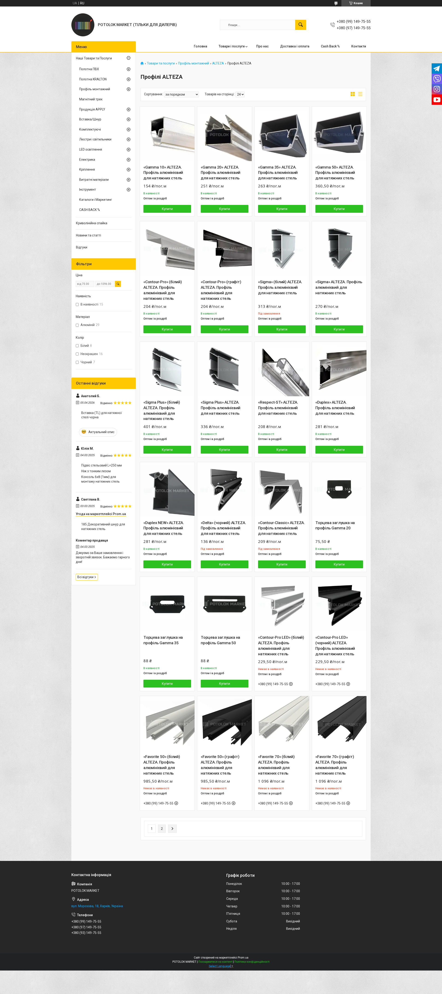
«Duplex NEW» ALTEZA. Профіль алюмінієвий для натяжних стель (163, 528)
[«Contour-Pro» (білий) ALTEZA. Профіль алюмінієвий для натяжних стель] (167, 248)
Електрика (87, 159)
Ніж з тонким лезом (96, 471)
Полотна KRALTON (93, 79)
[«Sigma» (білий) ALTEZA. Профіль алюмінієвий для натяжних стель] (282, 248)
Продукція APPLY (92, 109)
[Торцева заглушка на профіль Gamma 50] (224, 604)
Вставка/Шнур (90, 119)
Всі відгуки (85, 577)
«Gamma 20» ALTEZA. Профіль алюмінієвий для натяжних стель (220, 173)
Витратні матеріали (94, 179)
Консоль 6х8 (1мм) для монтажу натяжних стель (100, 479)
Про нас (262, 46)
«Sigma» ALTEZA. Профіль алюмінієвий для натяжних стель (338, 287)
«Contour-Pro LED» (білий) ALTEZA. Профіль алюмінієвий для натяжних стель (281, 645)
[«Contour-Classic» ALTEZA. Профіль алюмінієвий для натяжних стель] (282, 489)
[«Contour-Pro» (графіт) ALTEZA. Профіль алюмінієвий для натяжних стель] (224, 248)
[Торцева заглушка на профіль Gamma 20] (339, 489)
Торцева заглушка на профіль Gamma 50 (220, 640)
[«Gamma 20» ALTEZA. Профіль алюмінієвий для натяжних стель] (224, 134)
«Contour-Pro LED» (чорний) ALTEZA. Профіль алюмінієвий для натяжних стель (335, 645)
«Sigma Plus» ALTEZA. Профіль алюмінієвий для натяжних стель (220, 408)
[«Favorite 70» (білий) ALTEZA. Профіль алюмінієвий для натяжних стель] (282, 723)
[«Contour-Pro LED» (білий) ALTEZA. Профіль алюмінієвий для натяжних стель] (282, 604)
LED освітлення (90, 149)
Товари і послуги (232, 46)
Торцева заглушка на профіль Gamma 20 (335, 525)
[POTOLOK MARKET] (82, 24)
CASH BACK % (89, 210)
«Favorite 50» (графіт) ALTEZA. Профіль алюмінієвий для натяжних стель (220, 764)
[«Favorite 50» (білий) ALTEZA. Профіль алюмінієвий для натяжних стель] (167, 723)
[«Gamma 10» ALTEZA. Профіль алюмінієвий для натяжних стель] (167, 134)
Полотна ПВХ (89, 69)
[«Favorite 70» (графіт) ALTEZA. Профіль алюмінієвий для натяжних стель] (339, 723)
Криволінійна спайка (91, 223)
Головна (200, 46)
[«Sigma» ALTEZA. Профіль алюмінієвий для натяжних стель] (339, 248)
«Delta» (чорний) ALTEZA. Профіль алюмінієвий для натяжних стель (223, 528)
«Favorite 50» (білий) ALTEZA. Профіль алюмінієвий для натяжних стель (161, 764)
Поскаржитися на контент (215, 961)
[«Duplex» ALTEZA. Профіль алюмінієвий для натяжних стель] (339, 369)
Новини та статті (88, 235)
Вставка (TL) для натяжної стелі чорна (101, 415)
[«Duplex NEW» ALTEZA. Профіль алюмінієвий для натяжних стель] (167, 489)
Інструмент (87, 189)
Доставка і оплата (294, 46)
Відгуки (81, 247)
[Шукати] (300, 25)
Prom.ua (243, 957)
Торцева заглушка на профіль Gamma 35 (163, 640)
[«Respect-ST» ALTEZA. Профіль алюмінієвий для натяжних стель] (282, 369)
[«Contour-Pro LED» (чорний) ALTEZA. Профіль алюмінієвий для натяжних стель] (339, 604)
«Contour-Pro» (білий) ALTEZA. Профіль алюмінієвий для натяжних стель (162, 290)
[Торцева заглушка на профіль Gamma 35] (167, 604)
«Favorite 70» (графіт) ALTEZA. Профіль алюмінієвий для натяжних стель (334, 764)
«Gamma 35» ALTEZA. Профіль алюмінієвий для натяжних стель (278, 173)
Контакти (358, 46)
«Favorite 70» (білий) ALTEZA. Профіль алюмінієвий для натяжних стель (276, 764)
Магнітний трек (90, 99)
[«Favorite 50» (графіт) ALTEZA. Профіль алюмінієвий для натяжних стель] (224, 723)
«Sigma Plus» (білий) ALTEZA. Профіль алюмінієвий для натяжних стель (161, 410)
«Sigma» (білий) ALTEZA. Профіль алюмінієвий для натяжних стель (280, 287)
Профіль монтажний (193, 63)
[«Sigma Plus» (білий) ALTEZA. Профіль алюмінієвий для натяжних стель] (167, 369)
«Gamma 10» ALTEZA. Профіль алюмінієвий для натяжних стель (163, 173)
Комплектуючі (90, 129)
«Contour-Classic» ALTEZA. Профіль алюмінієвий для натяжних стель (281, 528)
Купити (167, 209)
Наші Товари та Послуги (94, 58)
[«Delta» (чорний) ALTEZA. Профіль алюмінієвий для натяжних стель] (224, 489)
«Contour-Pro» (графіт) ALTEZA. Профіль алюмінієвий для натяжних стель (221, 290)
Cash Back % (330, 46)
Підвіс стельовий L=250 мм (101, 465)
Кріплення (87, 169)
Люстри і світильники (95, 139)
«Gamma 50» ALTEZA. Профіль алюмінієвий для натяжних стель (335, 173)
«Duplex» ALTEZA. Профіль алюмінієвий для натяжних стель (335, 408)
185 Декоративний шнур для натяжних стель (103, 526)
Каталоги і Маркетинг (95, 199)
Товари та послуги (161, 63)
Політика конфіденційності (252, 961)
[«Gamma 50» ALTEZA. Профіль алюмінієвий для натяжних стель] (339, 134)
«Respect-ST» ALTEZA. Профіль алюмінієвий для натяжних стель (278, 408)
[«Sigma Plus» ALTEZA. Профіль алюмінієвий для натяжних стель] (224, 369)
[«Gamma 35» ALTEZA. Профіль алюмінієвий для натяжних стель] (282, 134)
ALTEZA (218, 63)
